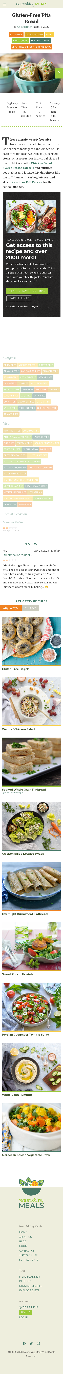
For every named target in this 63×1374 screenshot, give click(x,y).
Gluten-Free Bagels (16, 669)
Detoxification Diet (15, 455)
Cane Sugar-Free (30, 371)
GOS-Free (9, 443)
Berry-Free (10, 365)
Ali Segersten (24, 26)
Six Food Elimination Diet (18, 498)
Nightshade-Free (46, 408)
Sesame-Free (45, 377)
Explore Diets (29, 1290)
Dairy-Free (39, 396)
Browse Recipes (30, 1285)
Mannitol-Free (12, 431)
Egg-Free (26, 396)
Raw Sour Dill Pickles (27, 182)
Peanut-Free (11, 377)
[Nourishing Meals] (31, 4)
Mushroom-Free (28, 365)
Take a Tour (19, 298)
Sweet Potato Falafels (18, 168)
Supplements (28, 1259)
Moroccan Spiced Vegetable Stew (26, 1155)
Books (23, 1246)
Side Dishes (16, 35)
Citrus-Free (43, 402)
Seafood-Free (11, 389)
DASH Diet (45, 449)
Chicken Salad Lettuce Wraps (23, 853)
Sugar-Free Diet (43, 498)
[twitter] (31, 1343)
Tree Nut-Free (27, 408)
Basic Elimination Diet (46, 443)
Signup (25, 1312)
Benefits (25, 1281)
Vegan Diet (10, 504)
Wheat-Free (10, 408)
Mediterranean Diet (15, 492)
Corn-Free (9, 402)
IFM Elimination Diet (15, 474)
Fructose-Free (12, 449)
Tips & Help (30, 1307)
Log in (23, 1317)
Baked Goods (20, 41)
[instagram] (38, 1343)
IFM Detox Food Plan (40, 468)
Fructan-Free (24, 443)
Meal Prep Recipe (40, 41)
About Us (25, 1236)
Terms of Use (28, 1255)
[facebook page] (24, 1343)
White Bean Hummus (17, 1094)
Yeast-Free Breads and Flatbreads (31, 47)
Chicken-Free (50, 371)
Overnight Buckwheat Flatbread (25, 914)
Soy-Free (23, 383)
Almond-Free (11, 371)
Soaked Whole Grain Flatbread (24, 791)
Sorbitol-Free (31, 431)
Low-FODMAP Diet (13, 486)
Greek (49, 35)
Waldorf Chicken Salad (18, 729)
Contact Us (27, 1250)
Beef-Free (41, 389)
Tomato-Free (11, 414)
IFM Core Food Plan (15, 468)
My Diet (30, 608)
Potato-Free (46, 365)
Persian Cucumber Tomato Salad (25, 1034)
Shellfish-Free (39, 383)
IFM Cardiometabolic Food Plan (22, 461)
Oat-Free (54, 389)
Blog (22, 1241)
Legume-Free (11, 396)
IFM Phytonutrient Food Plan (21, 480)
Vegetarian (25, 504)
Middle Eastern (34, 35)
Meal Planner (29, 1276)
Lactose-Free (41, 437)
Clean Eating (30, 449)
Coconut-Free (26, 402)
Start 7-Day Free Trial (27, 290)
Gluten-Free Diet (37, 455)
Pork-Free (27, 389)
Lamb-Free (10, 383)
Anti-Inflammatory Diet (17, 437)
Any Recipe (11, 608)
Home (23, 1232)
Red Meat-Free (28, 377)
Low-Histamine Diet (36, 486)
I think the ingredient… (17, 554)
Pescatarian (35, 492)
